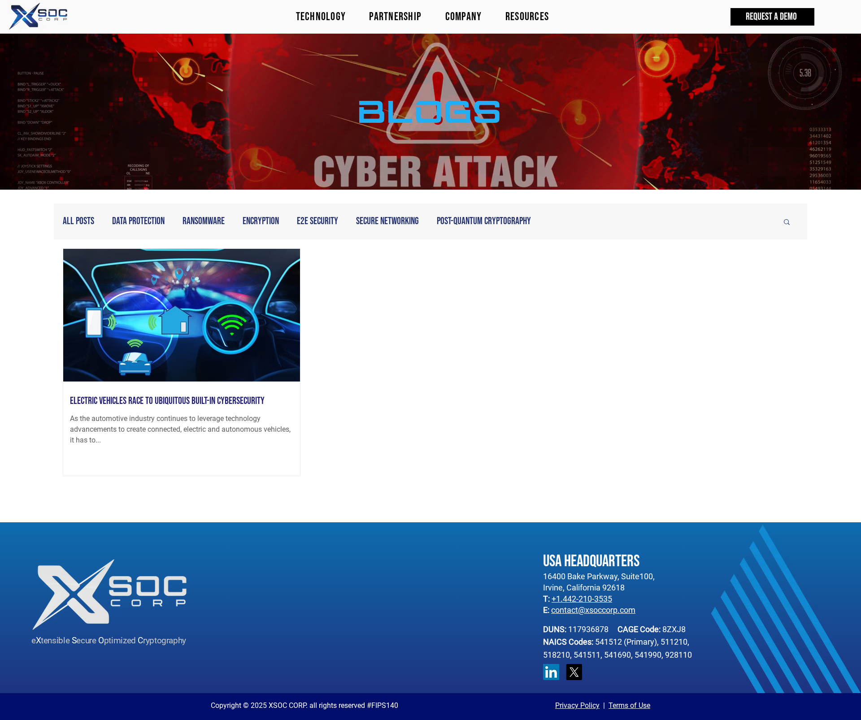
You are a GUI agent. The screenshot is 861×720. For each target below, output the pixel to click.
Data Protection (138, 221)
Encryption (261, 221)
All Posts (78, 221)
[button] (527, 17)
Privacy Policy (577, 705)
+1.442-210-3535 (582, 598)
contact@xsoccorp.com (593, 610)
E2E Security (317, 221)
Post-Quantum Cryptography (484, 221)
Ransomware (204, 221)
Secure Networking (387, 221)
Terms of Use (629, 705)
